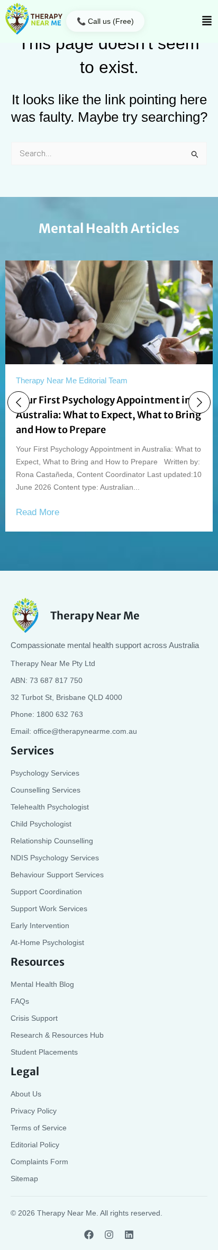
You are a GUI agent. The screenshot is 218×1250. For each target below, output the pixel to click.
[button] (207, 21)
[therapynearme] (34, 18)
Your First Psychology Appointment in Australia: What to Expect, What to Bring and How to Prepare (108, 415)
